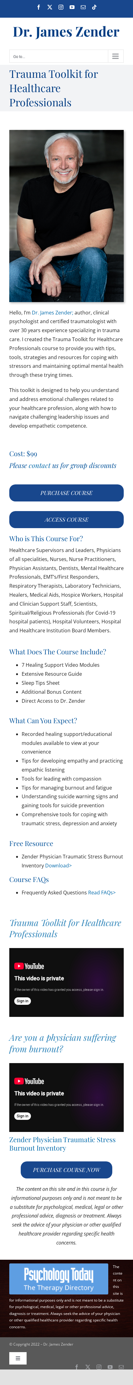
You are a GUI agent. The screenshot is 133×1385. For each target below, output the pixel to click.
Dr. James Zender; (52, 312)
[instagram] (99, 1367)
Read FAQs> (102, 892)
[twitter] (87, 1367)
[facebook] (76, 1367)
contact (39, 465)
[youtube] (110, 1367)
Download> (58, 865)
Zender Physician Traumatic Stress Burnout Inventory (62, 1143)
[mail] (121, 1367)
